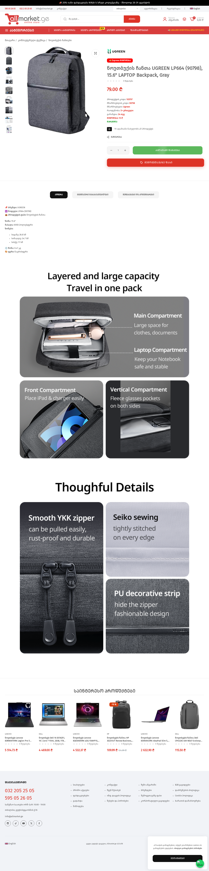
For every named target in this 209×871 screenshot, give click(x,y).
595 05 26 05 (18, 798)
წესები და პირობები (118, 801)
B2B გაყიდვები (182, 785)
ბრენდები (146, 790)
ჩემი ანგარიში (148, 785)
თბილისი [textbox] (121, 9)
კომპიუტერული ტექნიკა (31, 40)
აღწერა (59, 195)
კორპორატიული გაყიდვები (155, 801)
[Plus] (125, 150)
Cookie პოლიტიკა (184, 796)
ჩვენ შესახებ (114, 790)
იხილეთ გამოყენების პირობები (188, 848)
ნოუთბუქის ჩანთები (60, 40)
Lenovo (8, 734)
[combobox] (126, 8)
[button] (30, 705)
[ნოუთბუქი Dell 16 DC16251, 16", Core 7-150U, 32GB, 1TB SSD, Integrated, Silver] (53, 714)
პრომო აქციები (81, 790)
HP (108, 734)
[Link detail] (8, 823)
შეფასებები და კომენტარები (138, 195)
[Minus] (111, 150)
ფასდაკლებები (81, 796)
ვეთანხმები (178, 858)
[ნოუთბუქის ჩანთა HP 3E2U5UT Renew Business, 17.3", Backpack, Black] (121, 714)
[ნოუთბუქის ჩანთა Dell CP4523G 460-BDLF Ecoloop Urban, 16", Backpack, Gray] (189, 714)
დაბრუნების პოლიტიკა (187, 790)
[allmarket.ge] (17, 19)
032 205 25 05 (19, 790)
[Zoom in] (95, 53)
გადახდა (77, 801)
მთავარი (10, 40)
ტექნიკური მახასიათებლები (92, 195)
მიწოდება (78, 806)
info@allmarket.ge (14, 816)
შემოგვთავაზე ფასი (158, 162)
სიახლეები (79, 785)
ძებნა (132, 19)
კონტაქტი (112, 785)
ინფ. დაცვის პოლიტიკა (119, 796)
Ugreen (126, 107)
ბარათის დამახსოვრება (188, 801)
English (12, 844)
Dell (41, 734)
